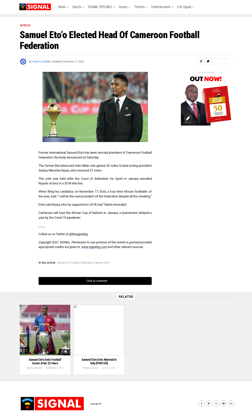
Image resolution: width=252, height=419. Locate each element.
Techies (139, 7)
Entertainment (161, 7)
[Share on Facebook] (201, 61)
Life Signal (184, 7)
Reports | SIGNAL (42, 61)
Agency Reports (34, 368)
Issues (123, 7)
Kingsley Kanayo (90, 368)
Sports (77, 7)
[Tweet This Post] (208, 61)
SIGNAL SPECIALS (100, 7)
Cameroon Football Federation (75, 262)
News (62, 7)
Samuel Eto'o (102, 262)
